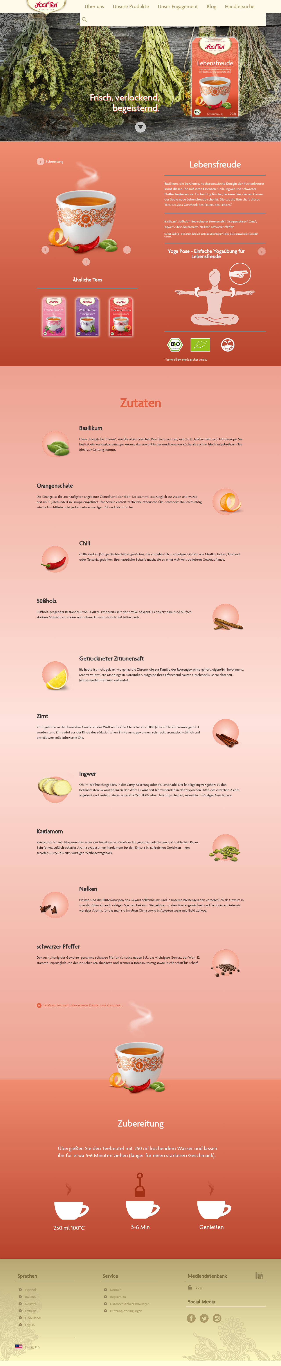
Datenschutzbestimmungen (130, 1304)
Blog (211, 6)
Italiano (30, 1297)
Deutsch (31, 1304)
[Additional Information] (261, 251)
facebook (191, 1318)
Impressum (118, 1297)
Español (30, 1290)
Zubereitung (54, 161)
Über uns (94, 6)
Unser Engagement (178, 6)
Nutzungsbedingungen (126, 1311)
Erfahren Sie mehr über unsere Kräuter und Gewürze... (82, 1005)
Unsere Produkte (131, 6)
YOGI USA (32, 1347)
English (30, 1325)
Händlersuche (239, 6)
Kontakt (116, 1290)
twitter (204, 1318)
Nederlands (33, 1318)
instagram (217, 1318)
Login (200, 1287)
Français (30, 1311)
